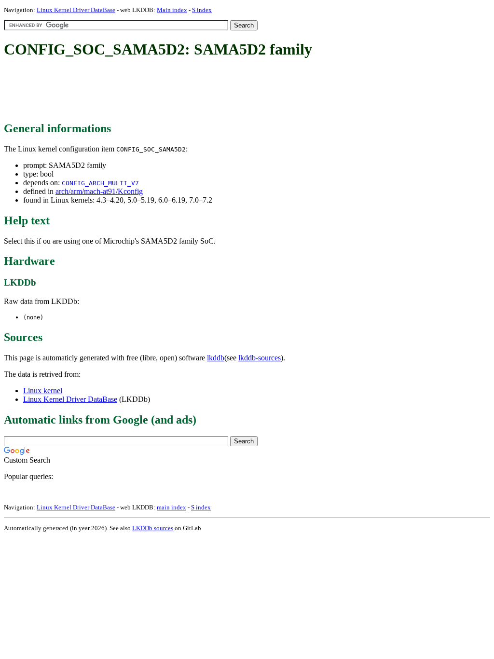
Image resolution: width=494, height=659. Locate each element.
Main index (172, 10)
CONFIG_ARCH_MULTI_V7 (100, 183)
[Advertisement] (179, 90)
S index (202, 10)
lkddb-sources (259, 358)
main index (171, 507)
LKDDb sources (152, 528)
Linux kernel (42, 390)
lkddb (215, 358)
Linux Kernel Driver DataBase (76, 10)
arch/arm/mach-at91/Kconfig (99, 191)
